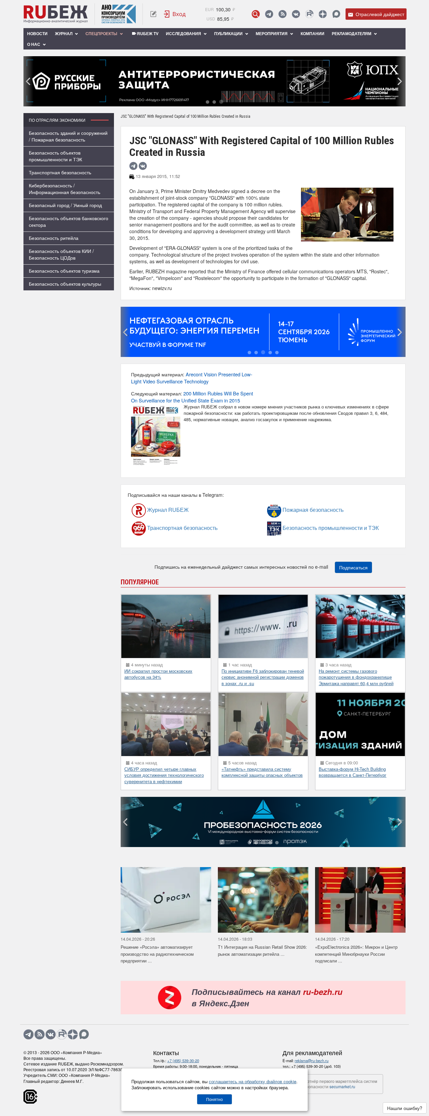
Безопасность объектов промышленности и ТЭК (55, 156)
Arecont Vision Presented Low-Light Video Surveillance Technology (191, 378)
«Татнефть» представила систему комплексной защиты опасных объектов (262, 772)
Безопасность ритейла (53, 238)
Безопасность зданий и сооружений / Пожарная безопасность (68, 136)
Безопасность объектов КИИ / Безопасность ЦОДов (61, 254)
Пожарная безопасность (294, 510)
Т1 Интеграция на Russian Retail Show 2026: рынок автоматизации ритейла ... (262, 950)
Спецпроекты (101, 33)
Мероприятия (272, 33)
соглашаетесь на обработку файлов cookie (252, 1081)
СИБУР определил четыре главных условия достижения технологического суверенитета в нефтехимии (164, 775)
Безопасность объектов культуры (65, 283)
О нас (34, 44)
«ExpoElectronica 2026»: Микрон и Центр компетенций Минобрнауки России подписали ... (356, 954)
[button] (207, 101)
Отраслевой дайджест (379, 14)
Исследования (184, 33)
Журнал (64, 33)
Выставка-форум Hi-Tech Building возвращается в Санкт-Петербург (352, 772)
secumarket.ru (342, 1086)
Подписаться (353, 567)
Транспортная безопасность (60, 172)
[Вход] (175, 14)
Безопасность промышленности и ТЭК (300, 528)
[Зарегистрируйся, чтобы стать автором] (153, 14)
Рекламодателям (352, 33)
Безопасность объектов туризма (64, 270)
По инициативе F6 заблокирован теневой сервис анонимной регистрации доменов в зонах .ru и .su (263, 677)
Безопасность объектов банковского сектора (68, 221)
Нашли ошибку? (404, 1108)
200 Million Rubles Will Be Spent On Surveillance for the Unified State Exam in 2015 (192, 397)
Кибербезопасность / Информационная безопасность (64, 188)
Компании (312, 33)
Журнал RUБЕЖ (154, 510)
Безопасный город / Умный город (65, 205)
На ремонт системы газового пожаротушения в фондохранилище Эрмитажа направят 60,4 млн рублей (356, 677)
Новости (37, 33)
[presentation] (28, 81)
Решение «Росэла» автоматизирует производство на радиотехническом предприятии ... (157, 954)
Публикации (229, 33)
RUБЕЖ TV (147, 33)
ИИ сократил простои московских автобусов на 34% (158, 674)
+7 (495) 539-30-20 (183, 1060)
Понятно (214, 1099)
